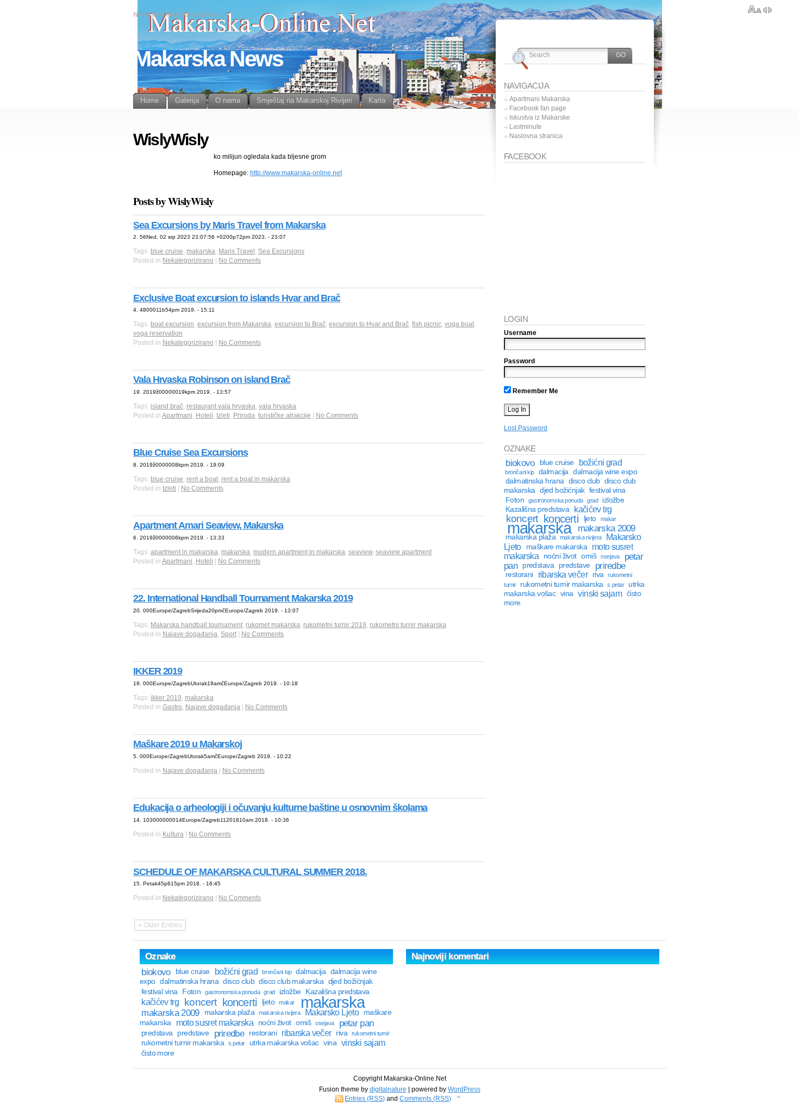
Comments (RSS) (425, 1098)
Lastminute (525, 127)
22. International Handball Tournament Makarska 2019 (243, 598)
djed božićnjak (562, 490)
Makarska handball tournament (196, 625)
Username (520, 333)
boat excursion (172, 324)
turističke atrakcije (284, 415)
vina (566, 594)
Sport (228, 634)
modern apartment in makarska (299, 552)
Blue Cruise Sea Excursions (190, 452)
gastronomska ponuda (555, 500)
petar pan (356, 1023)
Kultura (173, 834)
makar (608, 519)
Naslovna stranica (536, 136)
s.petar (615, 584)
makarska (200, 251)
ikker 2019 (166, 698)
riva (598, 575)
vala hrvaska (277, 406)
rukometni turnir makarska (408, 625)
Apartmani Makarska (539, 99)
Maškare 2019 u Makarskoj (187, 744)
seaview (360, 552)
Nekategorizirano (188, 260)
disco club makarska (291, 981)
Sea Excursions (281, 251)
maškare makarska (556, 547)
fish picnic (426, 324)
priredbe (610, 565)
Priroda (244, 415)
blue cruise (167, 251)
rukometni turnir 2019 (334, 625)
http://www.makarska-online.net (296, 173)
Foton (514, 500)
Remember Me (534, 391)
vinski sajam (599, 593)
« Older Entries (160, 925)
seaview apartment (404, 552)
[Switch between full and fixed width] (767, 9)
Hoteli (204, 415)
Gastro (172, 707)
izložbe (613, 500)
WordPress (464, 1089)
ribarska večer (563, 574)
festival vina (607, 490)
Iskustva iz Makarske (539, 117)
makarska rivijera (581, 537)
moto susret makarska (214, 1022)
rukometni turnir (370, 1033)
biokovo (519, 462)
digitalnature (388, 1089)
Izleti (223, 415)
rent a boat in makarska (255, 479)
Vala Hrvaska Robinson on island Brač (211, 379)
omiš (588, 556)
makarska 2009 (606, 528)
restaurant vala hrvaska (220, 406)
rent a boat (202, 479)
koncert (200, 1002)
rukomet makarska (273, 625)
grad (592, 500)
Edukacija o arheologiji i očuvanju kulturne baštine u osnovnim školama (280, 807)
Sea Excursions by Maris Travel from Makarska (229, 225)
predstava (538, 565)
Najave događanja (190, 634)
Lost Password (525, 428)
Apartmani (177, 415)
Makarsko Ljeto (332, 1012)
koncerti (239, 1002)
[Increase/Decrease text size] (754, 9)
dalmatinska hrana (534, 481)
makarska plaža (530, 537)
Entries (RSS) (365, 1098)
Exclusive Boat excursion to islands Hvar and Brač (236, 298)
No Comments (240, 260)
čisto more (157, 1053)
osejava (610, 556)
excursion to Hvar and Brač (369, 324)
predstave (574, 565)
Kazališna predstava (537, 509)
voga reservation (158, 333)
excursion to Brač (300, 324)
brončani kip (519, 472)
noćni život (560, 556)
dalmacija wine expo (605, 472)
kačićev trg (592, 509)
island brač (167, 406)
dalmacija (554, 472)
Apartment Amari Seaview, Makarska (208, 525)
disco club (584, 481)
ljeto (590, 518)
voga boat (459, 324)
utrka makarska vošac (284, 1043)
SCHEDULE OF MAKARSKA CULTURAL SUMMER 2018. (250, 871)
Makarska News (208, 58)
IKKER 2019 (157, 671)
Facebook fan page (537, 108)
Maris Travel (237, 251)
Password (519, 361)
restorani (519, 575)
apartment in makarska (184, 552)
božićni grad (600, 462)
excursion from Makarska (234, 324)
